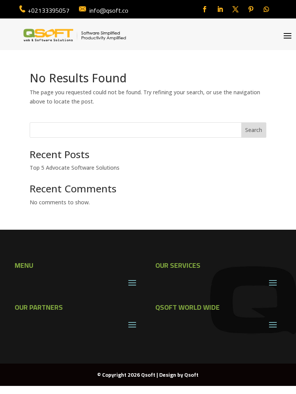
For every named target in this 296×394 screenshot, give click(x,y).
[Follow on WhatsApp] (266, 9)
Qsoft (191, 375)
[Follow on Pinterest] (251, 9)
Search (253, 130)
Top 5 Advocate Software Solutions (74, 167)
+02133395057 (48, 10)
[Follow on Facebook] (204, 9)
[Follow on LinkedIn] (220, 9)
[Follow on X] (235, 9)
